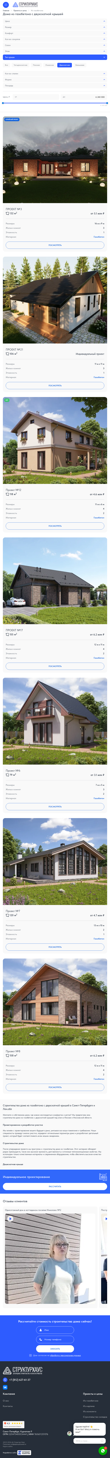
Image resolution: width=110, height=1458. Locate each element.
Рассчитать (55, 1186)
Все (6, 65)
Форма (8, 79)
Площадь (9, 85)
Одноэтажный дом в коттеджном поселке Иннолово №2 (33, 1210)
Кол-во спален (11, 73)
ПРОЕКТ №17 (14, 630)
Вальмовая (79, 65)
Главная (6, 10)
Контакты (8, 1406)
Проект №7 (13, 911)
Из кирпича (89, 1406)
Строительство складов (95, 1417)
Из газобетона (37, 10)
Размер (8, 27)
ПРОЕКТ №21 (14, 349)
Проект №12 (13, 490)
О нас (6, 1400)
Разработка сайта (10, 1453)
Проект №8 (13, 1051)
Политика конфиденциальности (14, 1444)
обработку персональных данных (65, 1355)
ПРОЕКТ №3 (14, 209)
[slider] (3, 103)
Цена (7, 21)
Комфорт (9, 33)
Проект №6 (13, 770)
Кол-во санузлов (12, 39)
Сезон (8, 45)
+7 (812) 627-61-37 (19, 1379)
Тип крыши (10, 57)
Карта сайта (7, 1446)
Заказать (55, 1349)
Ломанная (49, 65)
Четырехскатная (20, 65)
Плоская (36, 65)
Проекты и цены (20, 10)
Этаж (7, 51)
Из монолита (89, 1411)
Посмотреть (55, 245)
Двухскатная (64, 65)
